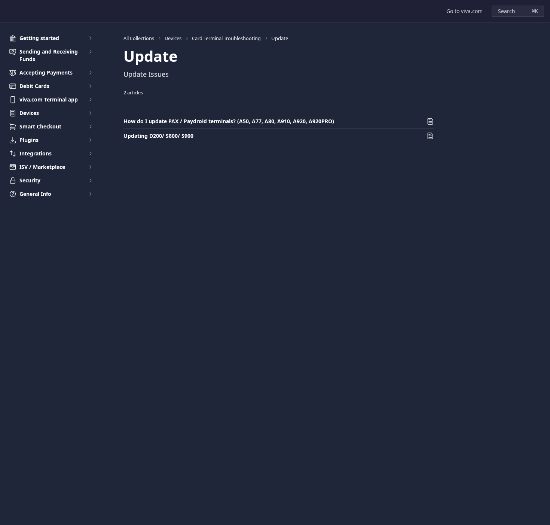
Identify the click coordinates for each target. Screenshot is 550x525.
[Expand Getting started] (90, 38)
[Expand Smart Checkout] (90, 126)
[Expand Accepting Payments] (90, 72)
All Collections (138, 38)
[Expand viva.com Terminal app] (90, 99)
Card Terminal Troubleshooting (226, 38)
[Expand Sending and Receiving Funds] (90, 51)
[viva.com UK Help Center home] (7, 11)
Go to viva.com (464, 11)
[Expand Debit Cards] (90, 86)
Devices (173, 38)
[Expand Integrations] (90, 153)
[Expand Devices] (90, 113)
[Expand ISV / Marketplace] (90, 167)
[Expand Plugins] (90, 140)
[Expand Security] (90, 180)
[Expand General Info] (90, 194)
